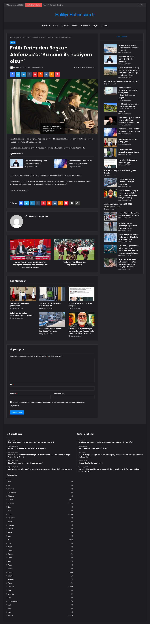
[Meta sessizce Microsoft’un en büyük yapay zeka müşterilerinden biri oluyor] (110, 91)
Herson (10, 529)
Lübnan (10, 550)
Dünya (10, 500)
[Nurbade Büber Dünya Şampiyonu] (23, 294)
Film (9, 511)
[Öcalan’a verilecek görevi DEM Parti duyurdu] (16, 163)
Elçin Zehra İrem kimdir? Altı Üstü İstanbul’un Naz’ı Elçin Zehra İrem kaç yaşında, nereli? (128, 263)
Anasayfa (46, 26)
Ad (11, 385)
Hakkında (11, 518)
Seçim (10, 576)
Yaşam (95, 26)
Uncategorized (13, 601)
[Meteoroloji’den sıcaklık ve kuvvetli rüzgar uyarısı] (60, 163)
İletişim (105, 26)
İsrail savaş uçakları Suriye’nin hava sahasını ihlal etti (128, 47)
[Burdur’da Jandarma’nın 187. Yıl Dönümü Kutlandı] (110, 216)
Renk (10, 561)
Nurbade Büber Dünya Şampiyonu (19, 304)
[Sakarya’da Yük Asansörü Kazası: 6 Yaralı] (52, 294)
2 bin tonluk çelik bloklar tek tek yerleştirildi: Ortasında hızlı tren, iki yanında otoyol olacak (128, 249)
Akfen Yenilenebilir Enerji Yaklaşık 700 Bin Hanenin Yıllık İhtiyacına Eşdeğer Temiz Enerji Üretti (77, 5)
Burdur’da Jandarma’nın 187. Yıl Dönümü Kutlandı (128, 214)
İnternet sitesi (59, 393)
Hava (10, 521)
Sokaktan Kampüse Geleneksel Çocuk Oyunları (21, 314)
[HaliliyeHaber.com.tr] (75, 15)
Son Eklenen (122, 37)
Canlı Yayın (12, 492)
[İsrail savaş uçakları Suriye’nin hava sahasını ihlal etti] (110, 48)
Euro (9, 507)
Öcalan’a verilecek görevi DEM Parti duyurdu (126, 59)
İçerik (10, 532)
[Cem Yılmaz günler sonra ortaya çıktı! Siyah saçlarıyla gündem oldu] (110, 120)
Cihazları (11, 496)
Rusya (10, 569)
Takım (10, 583)
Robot (10, 565)
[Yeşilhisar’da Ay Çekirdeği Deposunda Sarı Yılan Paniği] (110, 226)
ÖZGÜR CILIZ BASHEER (22, 68)
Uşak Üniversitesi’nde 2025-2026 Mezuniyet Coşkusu (118, 205)
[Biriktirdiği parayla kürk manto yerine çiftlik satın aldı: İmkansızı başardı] (110, 107)
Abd (9, 482)
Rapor (10, 558)
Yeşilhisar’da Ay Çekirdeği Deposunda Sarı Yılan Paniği (127, 225)
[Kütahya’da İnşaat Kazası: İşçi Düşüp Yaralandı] (52, 319)
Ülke (9, 598)
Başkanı (11, 489)
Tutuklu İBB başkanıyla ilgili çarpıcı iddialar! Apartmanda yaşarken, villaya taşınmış (81, 331)
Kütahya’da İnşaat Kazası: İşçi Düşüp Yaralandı (50, 330)
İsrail (9, 543)
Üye (9, 605)
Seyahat (11, 579)
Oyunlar (11, 554)
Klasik (10, 547)
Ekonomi (65, 26)
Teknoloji (85, 26)
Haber (55, 26)
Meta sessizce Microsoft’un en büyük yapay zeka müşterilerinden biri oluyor (128, 93)
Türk (9, 590)
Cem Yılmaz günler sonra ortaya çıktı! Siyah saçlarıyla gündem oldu (129, 120)
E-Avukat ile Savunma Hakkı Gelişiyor (80, 304)
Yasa (9, 612)
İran (9, 536)
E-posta (13, 393)
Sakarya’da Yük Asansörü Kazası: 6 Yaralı (50, 304)
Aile (9, 485)
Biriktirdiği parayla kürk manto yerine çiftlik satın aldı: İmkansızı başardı (128, 107)
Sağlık (75, 26)
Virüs (10, 608)
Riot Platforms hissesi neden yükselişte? (121, 81)
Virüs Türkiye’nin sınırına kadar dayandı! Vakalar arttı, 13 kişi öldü (128, 237)
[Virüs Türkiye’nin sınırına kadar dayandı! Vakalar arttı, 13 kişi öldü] (110, 237)
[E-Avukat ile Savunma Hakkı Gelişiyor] (81, 294)
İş (8, 540)
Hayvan (11, 525)
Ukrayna (11, 594)
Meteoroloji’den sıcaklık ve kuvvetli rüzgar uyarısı (129, 130)
